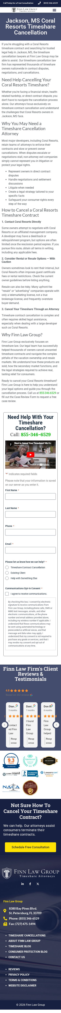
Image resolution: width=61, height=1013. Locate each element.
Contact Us (16, 957)
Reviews (14, 969)
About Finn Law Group (24, 941)
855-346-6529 (47, 393)
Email (9, 544)
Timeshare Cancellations (27, 935)
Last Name (12, 508)
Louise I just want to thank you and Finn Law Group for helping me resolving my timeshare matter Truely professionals (13, 727)
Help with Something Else (24, 578)
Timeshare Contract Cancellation (28, 567)
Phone (9, 526)
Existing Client (18, 572)
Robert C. (13, 706)
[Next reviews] (56, 725)
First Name (12, 490)
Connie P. (48, 706)
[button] (54, 10)
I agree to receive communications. (29, 593)
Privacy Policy (18, 974)
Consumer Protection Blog (27, 951)
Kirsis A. (30, 706)
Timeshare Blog (19, 946)
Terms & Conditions (22, 980)
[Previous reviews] (4, 725)
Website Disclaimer (22, 985)
